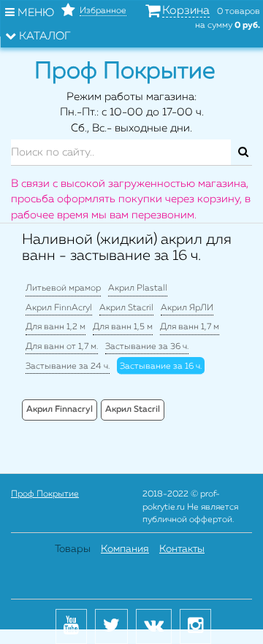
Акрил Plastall (137, 288)
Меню (34, 12)
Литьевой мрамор (63, 288)
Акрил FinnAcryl (59, 308)
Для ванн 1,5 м (123, 327)
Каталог (43, 36)
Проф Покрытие (45, 494)
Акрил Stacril (126, 308)
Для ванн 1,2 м (55, 327)
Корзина (186, 11)
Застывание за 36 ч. (146, 346)
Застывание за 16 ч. (161, 366)
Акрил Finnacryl (59, 409)
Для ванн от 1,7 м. (62, 346)
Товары (73, 549)
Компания (125, 549)
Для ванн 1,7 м (189, 327)
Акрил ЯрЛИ (187, 308)
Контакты (182, 549)
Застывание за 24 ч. (68, 366)
